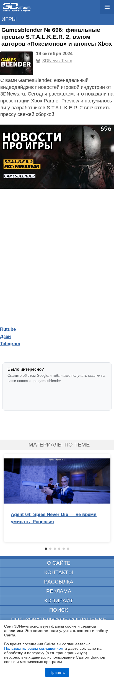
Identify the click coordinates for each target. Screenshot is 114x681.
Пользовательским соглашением (34, 648)
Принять (57, 672)
